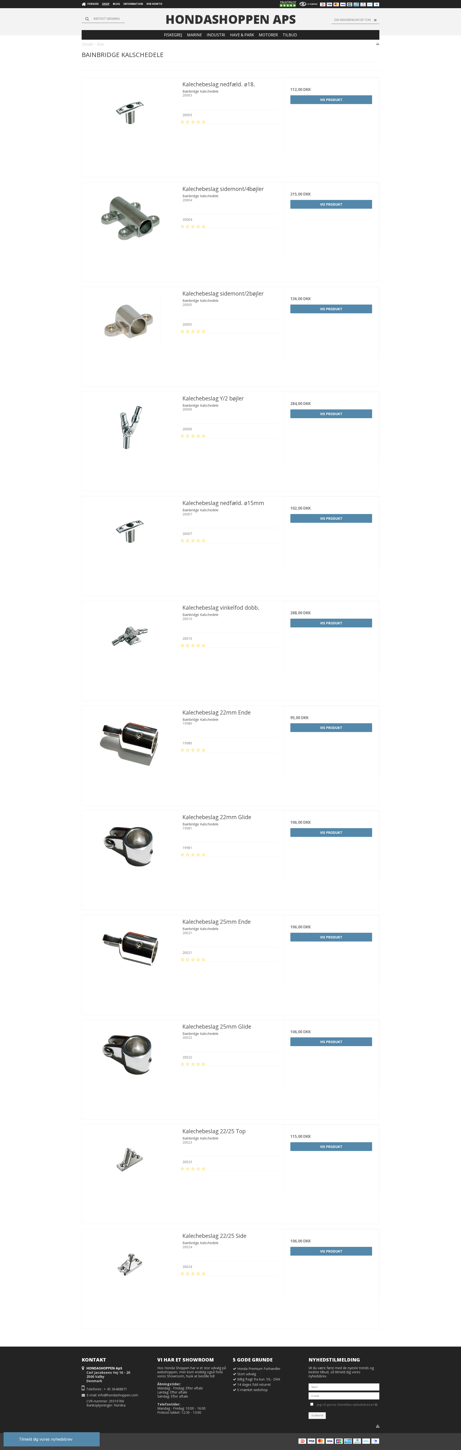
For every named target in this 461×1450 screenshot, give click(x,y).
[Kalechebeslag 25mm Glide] (130, 1068)
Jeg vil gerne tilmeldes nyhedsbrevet (346, 1404)
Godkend (317, 1415)
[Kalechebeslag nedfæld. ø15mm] (130, 544)
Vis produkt (331, 99)
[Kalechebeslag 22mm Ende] (130, 754)
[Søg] (103, 19)
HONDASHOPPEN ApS (230, 19)
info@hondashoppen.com (118, 1395)
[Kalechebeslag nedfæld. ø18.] (130, 126)
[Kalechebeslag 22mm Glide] (130, 858)
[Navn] (344, 1386)
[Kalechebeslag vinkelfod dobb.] (130, 649)
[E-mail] (344, 1395)
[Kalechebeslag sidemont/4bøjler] (130, 230)
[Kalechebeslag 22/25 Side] (130, 1277)
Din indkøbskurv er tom (352, 20)
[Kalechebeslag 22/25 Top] (130, 1173)
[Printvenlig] (377, 44)
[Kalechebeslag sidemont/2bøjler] (130, 335)
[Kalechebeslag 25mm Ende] (130, 963)
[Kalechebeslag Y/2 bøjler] (130, 440)
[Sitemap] (377, 1426)
